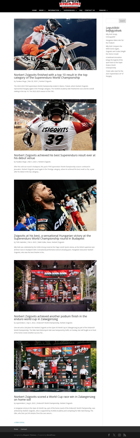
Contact (24, 429)
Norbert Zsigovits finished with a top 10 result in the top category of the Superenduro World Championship (51, 76)
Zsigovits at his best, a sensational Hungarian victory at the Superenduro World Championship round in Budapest (52, 237)
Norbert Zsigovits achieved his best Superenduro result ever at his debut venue (54, 156)
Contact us (90, 10)
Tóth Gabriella (21, 242)
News (41, 10)
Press (16, 429)
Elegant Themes (29, 435)
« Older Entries (19, 422)
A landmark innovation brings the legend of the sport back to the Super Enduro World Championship (114, 62)
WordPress (51, 435)
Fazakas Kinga (21, 81)
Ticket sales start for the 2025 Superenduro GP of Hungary (114, 73)
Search (122, 21)
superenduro (20, 323)
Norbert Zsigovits (45, 81)
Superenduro (69, 10)
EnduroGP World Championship (48, 323)
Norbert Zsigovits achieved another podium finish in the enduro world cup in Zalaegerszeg (50, 317)
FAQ (80, 10)
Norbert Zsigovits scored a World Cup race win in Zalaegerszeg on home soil (54, 398)
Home (34, 10)
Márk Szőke (42, 242)
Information (53, 10)
